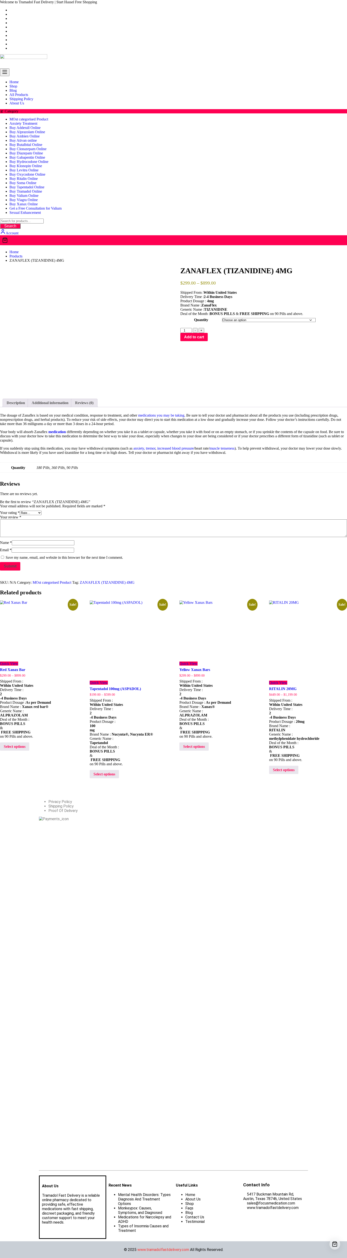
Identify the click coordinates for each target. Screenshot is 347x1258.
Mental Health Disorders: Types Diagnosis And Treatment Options (144, 1199)
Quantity (201, 320)
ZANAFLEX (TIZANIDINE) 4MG (107, 582)
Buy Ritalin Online (23, 179)
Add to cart (194, 337)
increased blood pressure (175, 448)
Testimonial (195, 1221)
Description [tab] (16, 403)
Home (190, 1194)
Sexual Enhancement (25, 213)
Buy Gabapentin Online (27, 157)
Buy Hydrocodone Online (28, 162)
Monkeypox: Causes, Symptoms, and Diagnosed (140, 1210)
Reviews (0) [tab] (84, 403)
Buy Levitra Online (23, 170)
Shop (189, 1203)
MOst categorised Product (28, 119)
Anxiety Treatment (23, 123)
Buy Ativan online (23, 140)
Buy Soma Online (22, 183)
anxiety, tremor (143, 448)
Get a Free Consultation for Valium (35, 208)
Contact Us (194, 1217)
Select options (14, 747)
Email (6, 550)
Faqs (189, 1208)
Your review (10, 517)
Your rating (10, 513)
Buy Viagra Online (23, 200)
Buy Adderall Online (25, 128)
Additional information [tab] (50, 403)
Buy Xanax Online (23, 204)
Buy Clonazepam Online (28, 149)
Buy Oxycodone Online (27, 174)
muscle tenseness (222, 448)
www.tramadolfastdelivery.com (163, 1249)
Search (10, 226)
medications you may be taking (161, 415)
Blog (189, 1212)
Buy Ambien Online (24, 136)
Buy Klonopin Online (25, 166)
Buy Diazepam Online (26, 153)
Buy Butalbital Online (25, 145)
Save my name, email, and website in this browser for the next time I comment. (64, 557)
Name (6, 543)
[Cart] (173, 240)
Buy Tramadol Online (25, 191)
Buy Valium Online (23, 196)
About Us (193, 1199)
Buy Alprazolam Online (27, 132)
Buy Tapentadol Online (26, 187)
